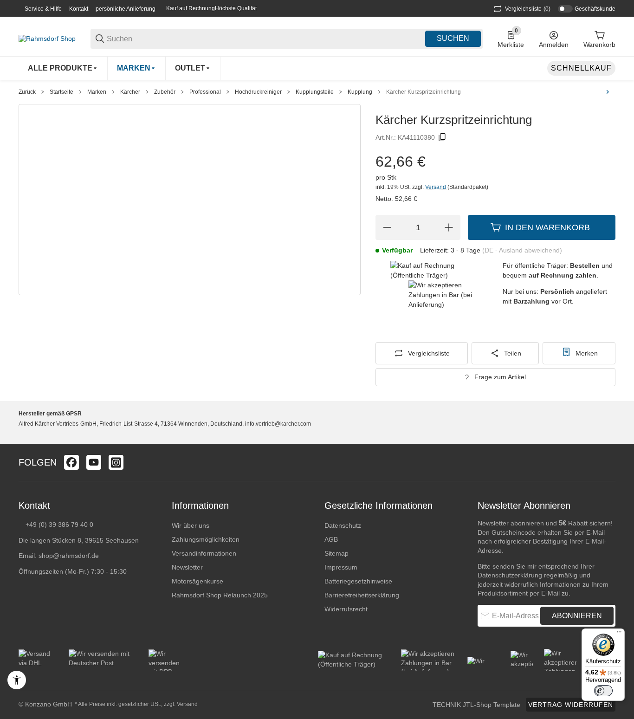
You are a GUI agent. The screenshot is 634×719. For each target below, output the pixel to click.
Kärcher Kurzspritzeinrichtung (423, 92)
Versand (436, 187)
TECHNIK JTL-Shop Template (476, 704)
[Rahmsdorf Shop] (47, 38)
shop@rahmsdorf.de (69, 555)
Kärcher (130, 92)
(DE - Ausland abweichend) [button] (522, 250)
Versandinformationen (204, 553)
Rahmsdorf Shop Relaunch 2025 (220, 595)
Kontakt (78, 9)
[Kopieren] (442, 137)
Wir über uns (190, 525)
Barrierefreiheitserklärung (361, 595)
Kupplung (360, 92)
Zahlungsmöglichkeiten (205, 539)
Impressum (340, 567)
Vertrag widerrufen (570, 704)
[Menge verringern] (387, 227)
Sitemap (336, 553)
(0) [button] (527, 9)
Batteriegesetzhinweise (358, 581)
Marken (96, 92)
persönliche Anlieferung (125, 9)
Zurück (27, 92)
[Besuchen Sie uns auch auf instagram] (116, 462)
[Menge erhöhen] (449, 227)
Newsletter (187, 567)
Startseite (61, 92)
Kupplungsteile (315, 92)
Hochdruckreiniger (258, 92)
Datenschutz (342, 525)
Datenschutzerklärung (510, 575)
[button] (608, 462)
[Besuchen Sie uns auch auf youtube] (93, 462)
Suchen (453, 38)
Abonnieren (577, 616)
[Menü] (619, 634)
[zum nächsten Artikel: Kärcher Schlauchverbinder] (607, 92)
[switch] (603, 690)
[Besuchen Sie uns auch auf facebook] (71, 462)
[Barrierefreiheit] (16, 680)
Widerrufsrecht (346, 609)
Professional (205, 92)
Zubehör (164, 92)
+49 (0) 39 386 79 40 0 (59, 524)
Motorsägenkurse (197, 581)
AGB (331, 539)
